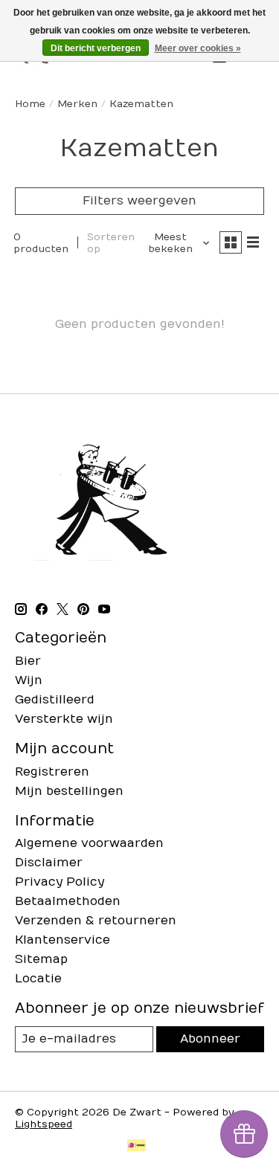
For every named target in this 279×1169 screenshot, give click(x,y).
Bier (28, 661)
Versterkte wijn (64, 719)
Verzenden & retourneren (95, 920)
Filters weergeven (139, 200)
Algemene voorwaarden (89, 843)
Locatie (38, 978)
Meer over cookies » (198, 48)
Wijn (28, 680)
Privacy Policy (59, 882)
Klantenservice (62, 940)
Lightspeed (43, 1124)
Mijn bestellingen (69, 791)
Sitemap (41, 959)
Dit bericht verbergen (96, 48)
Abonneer (210, 1039)
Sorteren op (111, 243)
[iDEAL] (136, 1146)
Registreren (52, 772)
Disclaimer (49, 862)
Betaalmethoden (68, 901)
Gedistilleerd (54, 699)
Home (30, 104)
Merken (77, 104)
